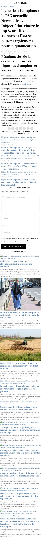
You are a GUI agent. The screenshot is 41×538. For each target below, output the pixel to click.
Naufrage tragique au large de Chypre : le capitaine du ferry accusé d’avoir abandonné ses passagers (20, 430)
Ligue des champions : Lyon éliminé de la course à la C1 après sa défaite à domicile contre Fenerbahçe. (19, 166)
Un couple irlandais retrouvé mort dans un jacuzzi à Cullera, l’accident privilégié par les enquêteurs (20, 453)
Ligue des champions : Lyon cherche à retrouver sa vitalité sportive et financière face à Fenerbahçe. (20, 182)
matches (26, 131)
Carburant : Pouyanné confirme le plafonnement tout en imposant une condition (16, 264)
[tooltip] (9, 128)
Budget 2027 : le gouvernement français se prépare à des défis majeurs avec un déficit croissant (19, 366)
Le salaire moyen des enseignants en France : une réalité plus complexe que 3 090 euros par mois (20, 389)
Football (5, 6)
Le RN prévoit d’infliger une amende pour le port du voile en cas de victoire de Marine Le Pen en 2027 (19, 315)
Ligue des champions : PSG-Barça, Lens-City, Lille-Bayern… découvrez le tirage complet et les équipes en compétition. (19, 150)
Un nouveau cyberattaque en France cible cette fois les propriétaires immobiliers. (18, 408)
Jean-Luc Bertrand (10, 51)
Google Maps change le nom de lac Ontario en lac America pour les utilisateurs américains (20, 474)
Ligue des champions (11, 131)
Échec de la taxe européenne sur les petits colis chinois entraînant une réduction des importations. (19, 496)
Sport (12, 6)
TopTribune (26, 84)
